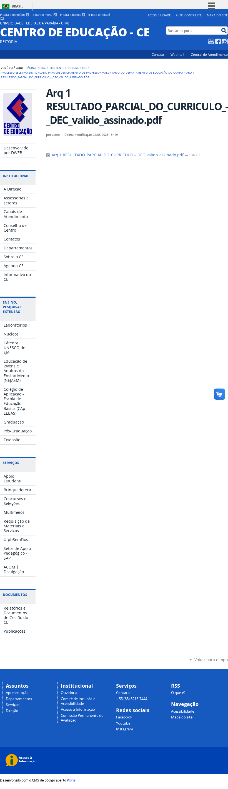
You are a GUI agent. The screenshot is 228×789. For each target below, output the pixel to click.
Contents (56, 68)
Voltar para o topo (211, 659)
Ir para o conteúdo (14, 14)
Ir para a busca (72, 14)
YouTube (211, 41)
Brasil (17, 6)
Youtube (123, 723)
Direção (12, 710)
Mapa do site (217, 15)
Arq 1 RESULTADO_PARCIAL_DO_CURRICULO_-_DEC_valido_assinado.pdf (118, 154)
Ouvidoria (69, 692)
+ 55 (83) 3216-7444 (131, 699)
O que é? (178, 692)
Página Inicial (36, 68)
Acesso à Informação (78, 709)
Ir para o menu (44, 14)
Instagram (225, 41)
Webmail (177, 54)
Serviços (12, 704)
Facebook (218, 41)
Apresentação (17, 692)
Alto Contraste (189, 15)
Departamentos (19, 699)
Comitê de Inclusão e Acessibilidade (78, 701)
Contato (158, 54)
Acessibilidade (159, 15)
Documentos (77, 68)
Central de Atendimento (209, 54)
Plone (71, 780)
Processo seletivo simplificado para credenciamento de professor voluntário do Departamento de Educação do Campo (92, 72)
